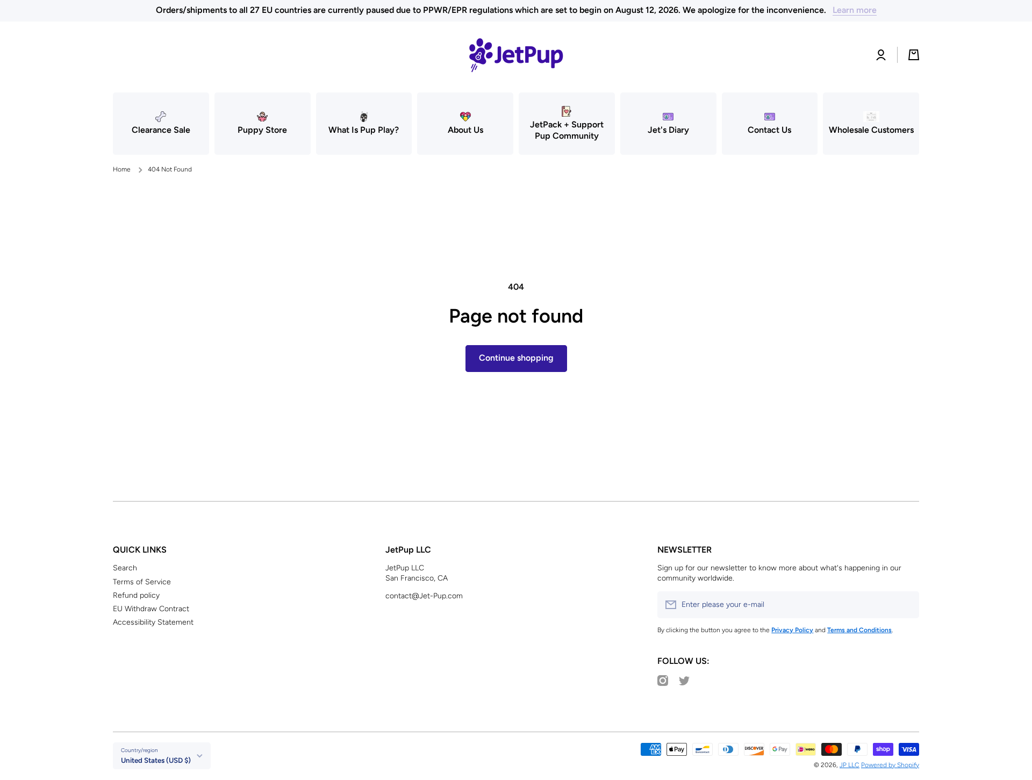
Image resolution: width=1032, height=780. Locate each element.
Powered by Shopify (890, 765)
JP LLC (849, 765)
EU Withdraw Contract (151, 608)
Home (122, 169)
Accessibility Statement (153, 622)
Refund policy (136, 595)
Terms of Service (142, 581)
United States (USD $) (156, 760)
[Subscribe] (905, 604)
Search (125, 568)
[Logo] (516, 55)
